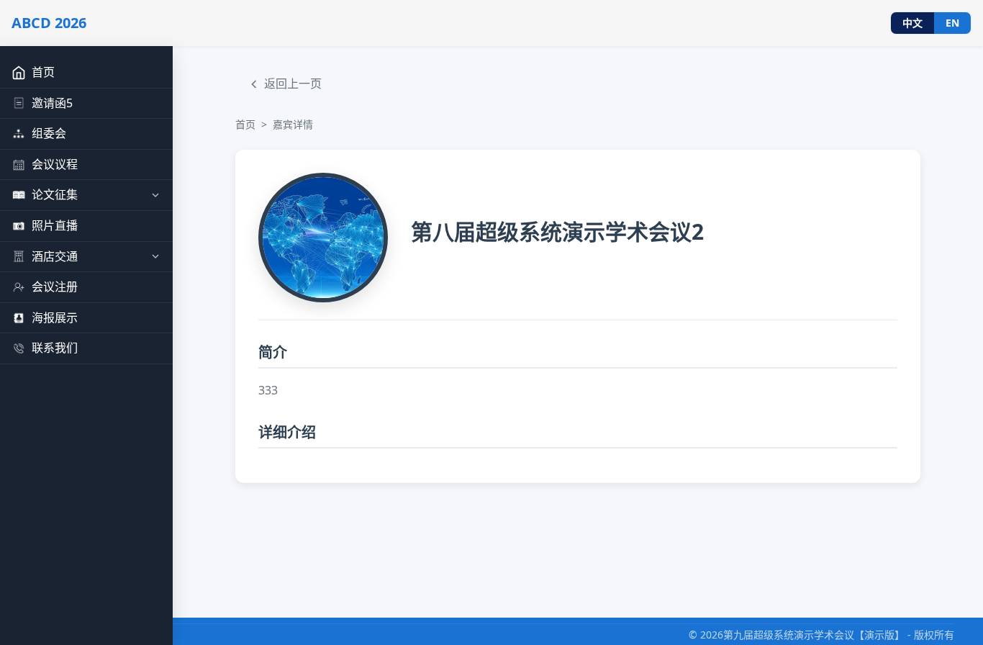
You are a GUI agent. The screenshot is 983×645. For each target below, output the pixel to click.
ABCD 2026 (49, 22)
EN (952, 23)
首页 (245, 124)
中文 (912, 23)
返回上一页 (293, 83)
